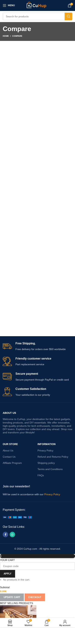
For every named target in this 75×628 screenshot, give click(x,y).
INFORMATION (47, 444)
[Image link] (17, 517)
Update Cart (12, 597)
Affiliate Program (12, 462)
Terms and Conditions (50, 469)
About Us (9, 412)
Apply (7, 573)
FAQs (41, 475)
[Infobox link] (37, 346)
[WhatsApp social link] (12, 534)
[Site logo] (37, 5)
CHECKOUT (34, 597)
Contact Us (9, 456)
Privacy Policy (45, 450)
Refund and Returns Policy (53, 456)
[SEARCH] (68, 16)
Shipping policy (46, 462)
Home (6, 36)
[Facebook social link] (5, 534)
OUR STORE (10, 444)
